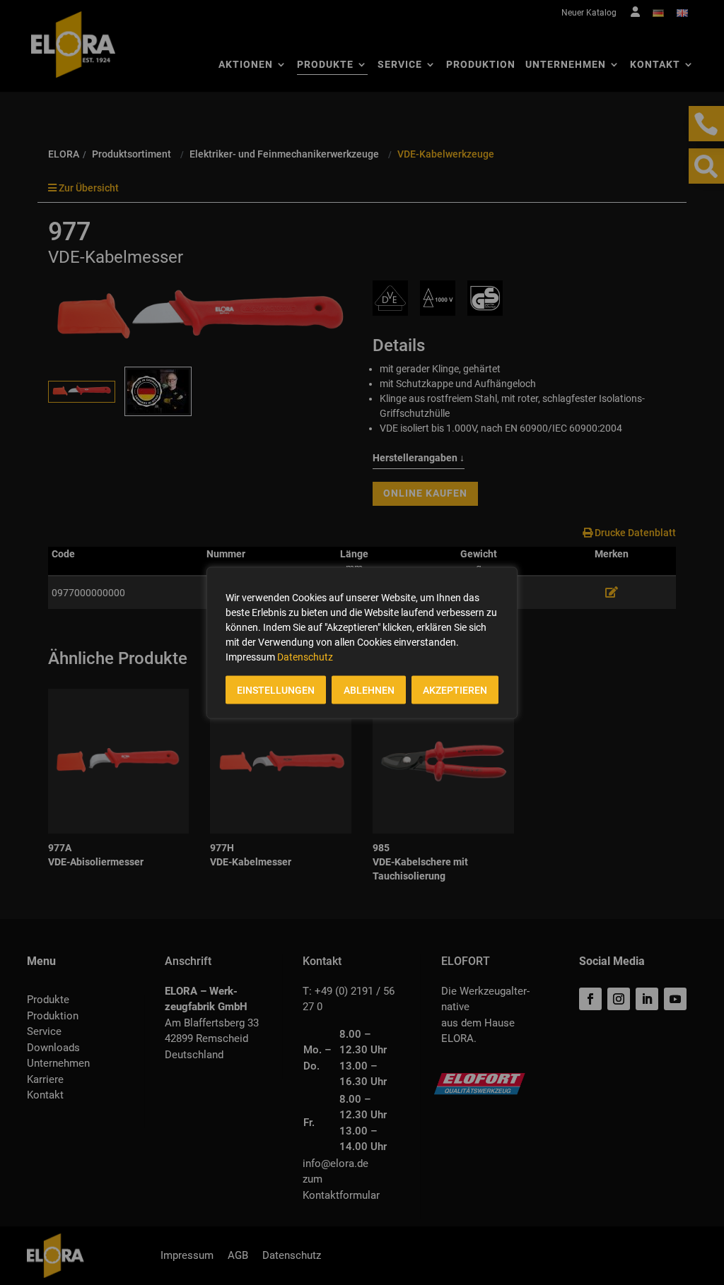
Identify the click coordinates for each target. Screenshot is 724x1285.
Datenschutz (305, 656)
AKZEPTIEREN (455, 689)
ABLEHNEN (369, 689)
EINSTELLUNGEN (276, 689)
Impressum (250, 656)
